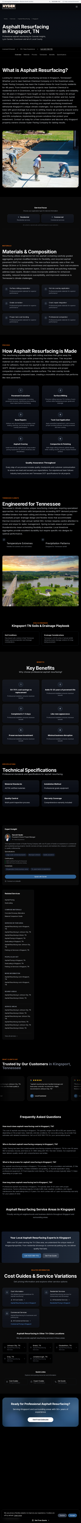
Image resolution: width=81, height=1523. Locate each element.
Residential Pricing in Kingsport (60, 1303)
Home (6, 19)
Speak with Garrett (40, 876)
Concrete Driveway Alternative (15, 913)
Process (34, 54)
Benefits (52, 54)
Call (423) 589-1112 (46, 49)
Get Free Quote (51, 1256)
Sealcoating (9, 903)
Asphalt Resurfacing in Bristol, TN (15, 935)
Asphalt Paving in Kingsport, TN (15, 938)
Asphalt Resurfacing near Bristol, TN (16, 1022)
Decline (62, 1515)
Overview (18, 54)
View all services (11, 1036)
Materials (26, 54)
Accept (72, 1515)
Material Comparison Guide (13, 916)
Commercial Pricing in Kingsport (21, 1324)
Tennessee (43, 54)
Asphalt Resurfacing (24, 19)
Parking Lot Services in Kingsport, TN (17, 950)
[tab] (23, 218)
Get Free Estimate (40, 1420)
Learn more (18, 1515)
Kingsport (35, 19)
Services (12, 19)
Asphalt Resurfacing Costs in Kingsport (23, 1303)
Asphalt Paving (9, 900)
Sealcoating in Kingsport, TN (14, 941)
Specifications (61, 54)
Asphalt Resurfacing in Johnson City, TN (18, 932)
